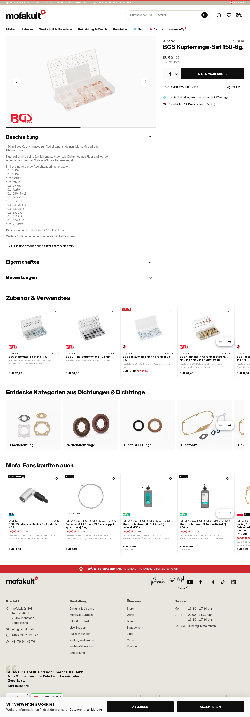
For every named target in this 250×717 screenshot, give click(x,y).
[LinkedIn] (234, 582)
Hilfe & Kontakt (79, 621)
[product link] (33, 341)
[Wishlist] (229, 15)
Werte (130, 615)
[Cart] (239, 15)
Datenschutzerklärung (86, 709)
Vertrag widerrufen (82, 640)
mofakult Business (82, 615)
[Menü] (28, 695)
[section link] (177, 30)
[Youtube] (190, 582)
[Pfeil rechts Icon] (145, 81)
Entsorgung (77, 653)
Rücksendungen (80, 634)
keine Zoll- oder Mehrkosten (68, 2)
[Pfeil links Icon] (17, 81)
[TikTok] (223, 582)
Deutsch (239, 2)
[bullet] (43, 127)
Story (130, 609)
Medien (131, 640)
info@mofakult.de (23, 629)
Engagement (135, 628)
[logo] (26, 14)
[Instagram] (212, 582)
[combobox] (171, 73)
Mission (132, 646)
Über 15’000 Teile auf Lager (115, 2)
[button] (81, 137)
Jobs (130, 634)
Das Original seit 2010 (24, 2)
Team (130, 621)
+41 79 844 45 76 (23, 642)
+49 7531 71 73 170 (25, 635)
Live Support (78, 628)
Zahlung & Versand (82, 609)
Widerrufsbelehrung (82, 646)
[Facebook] (201, 582)
